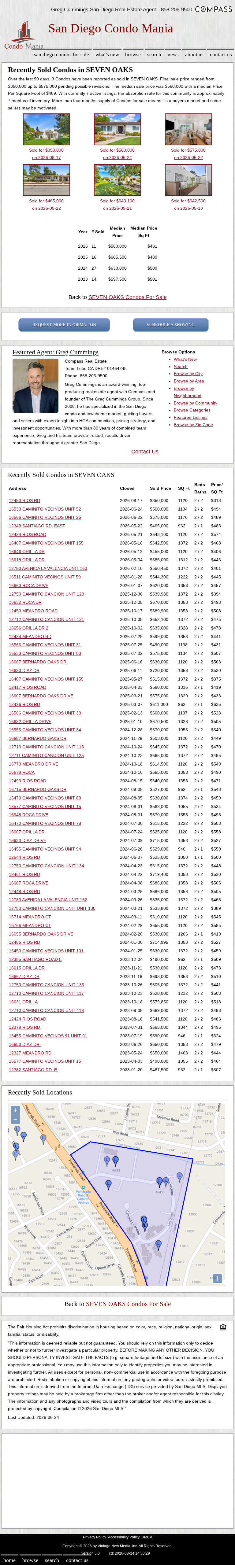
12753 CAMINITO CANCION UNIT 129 (46, 594)
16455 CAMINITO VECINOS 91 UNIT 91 (48, 1035)
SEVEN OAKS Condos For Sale (127, 297)
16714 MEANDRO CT (30, 916)
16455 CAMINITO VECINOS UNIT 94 (45, 849)
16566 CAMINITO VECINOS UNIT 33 (45, 713)
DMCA (146, 1537)
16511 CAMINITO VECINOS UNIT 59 (45, 576)
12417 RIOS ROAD (27, 687)
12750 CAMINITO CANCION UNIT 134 (46, 865)
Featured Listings (190, 417)
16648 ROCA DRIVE (28, 814)
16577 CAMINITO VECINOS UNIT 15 (45, 806)
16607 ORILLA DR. (27, 831)
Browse (133, 54)
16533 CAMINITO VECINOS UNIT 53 (45, 653)
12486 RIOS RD (24, 942)
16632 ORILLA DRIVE (30, 721)
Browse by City (188, 373)
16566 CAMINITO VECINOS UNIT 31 (45, 644)
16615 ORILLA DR (27, 967)
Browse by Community (195, 402)
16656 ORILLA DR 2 (28, 628)
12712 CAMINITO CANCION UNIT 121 (46, 619)
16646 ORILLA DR (27, 551)
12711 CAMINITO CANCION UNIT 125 (46, 755)
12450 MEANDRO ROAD (33, 610)
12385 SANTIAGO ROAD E (35, 959)
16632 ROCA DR (25, 602)
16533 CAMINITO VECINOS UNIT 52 (45, 509)
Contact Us (221, 54)
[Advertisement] (117, 1479)
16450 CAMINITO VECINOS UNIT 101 (46, 950)
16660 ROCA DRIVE (28, 585)
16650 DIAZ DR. (25, 1044)
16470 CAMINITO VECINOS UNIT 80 (45, 797)
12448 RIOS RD (24, 891)
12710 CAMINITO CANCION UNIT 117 (46, 993)
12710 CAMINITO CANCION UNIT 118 (46, 746)
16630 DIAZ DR (24, 670)
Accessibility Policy (124, 1537)
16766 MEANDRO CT (30, 925)
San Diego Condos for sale (61, 54)
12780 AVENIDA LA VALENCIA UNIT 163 (48, 568)
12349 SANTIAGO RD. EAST (37, 525)
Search (154, 54)
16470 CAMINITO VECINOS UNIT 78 (45, 823)
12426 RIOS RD (24, 704)
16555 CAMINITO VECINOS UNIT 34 (45, 729)
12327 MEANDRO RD (30, 1052)
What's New (107, 54)
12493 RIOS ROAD (27, 780)
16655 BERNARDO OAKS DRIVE (41, 934)
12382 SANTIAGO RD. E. (33, 1069)
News (173, 54)
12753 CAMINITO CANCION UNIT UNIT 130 (52, 908)
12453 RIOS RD (24, 500)
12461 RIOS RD (24, 874)
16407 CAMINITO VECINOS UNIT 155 (46, 543)
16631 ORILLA (23, 1001)
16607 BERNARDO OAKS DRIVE (41, 695)
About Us (194, 54)
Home (9, 1560)
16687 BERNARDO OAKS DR (37, 661)
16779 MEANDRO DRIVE (33, 764)
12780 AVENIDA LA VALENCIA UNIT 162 (48, 899)
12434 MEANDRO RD (30, 636)
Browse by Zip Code (193, 424)
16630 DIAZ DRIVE (27, 840)
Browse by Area (189, 380)
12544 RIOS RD (24, 857)
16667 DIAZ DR (24, 976)
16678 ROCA (22, 772)
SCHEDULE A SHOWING (171, 325)
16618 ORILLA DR (27, 559)
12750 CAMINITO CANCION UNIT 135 (46, 984)
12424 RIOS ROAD (27, 534)
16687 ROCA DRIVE (28, 882)
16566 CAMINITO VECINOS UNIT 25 (45, 517)
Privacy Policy (94, 1537)
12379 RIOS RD (24, 1027)
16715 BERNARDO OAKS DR (37, 789)
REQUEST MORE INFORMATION (64, 325)
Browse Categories (192, 410)
